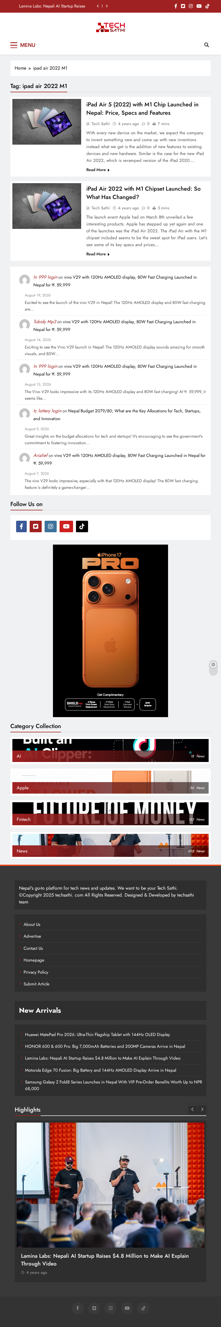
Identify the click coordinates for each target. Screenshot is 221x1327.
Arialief (40, 455)
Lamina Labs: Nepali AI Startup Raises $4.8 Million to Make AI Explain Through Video (52, 6)
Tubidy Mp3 (44, 321)
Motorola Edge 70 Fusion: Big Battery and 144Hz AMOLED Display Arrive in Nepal (100, 1070)
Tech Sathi (101, 124)
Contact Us (33, 948)
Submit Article (36, 984)
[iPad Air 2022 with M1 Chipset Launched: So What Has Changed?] (46, 206)
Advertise (32, 936)
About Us (32, 924)
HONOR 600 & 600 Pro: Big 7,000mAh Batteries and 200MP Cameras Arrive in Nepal (105, 1046)
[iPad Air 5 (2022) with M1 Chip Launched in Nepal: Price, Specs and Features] (46, 122)
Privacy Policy (36, 972)
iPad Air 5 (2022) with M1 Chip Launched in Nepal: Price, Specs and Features (142, 108)
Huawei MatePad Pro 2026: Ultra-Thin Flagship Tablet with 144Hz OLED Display (97, 1034)
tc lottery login (47, 410)
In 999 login (45, 277)
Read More (96, 170)
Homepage (34, 960)
